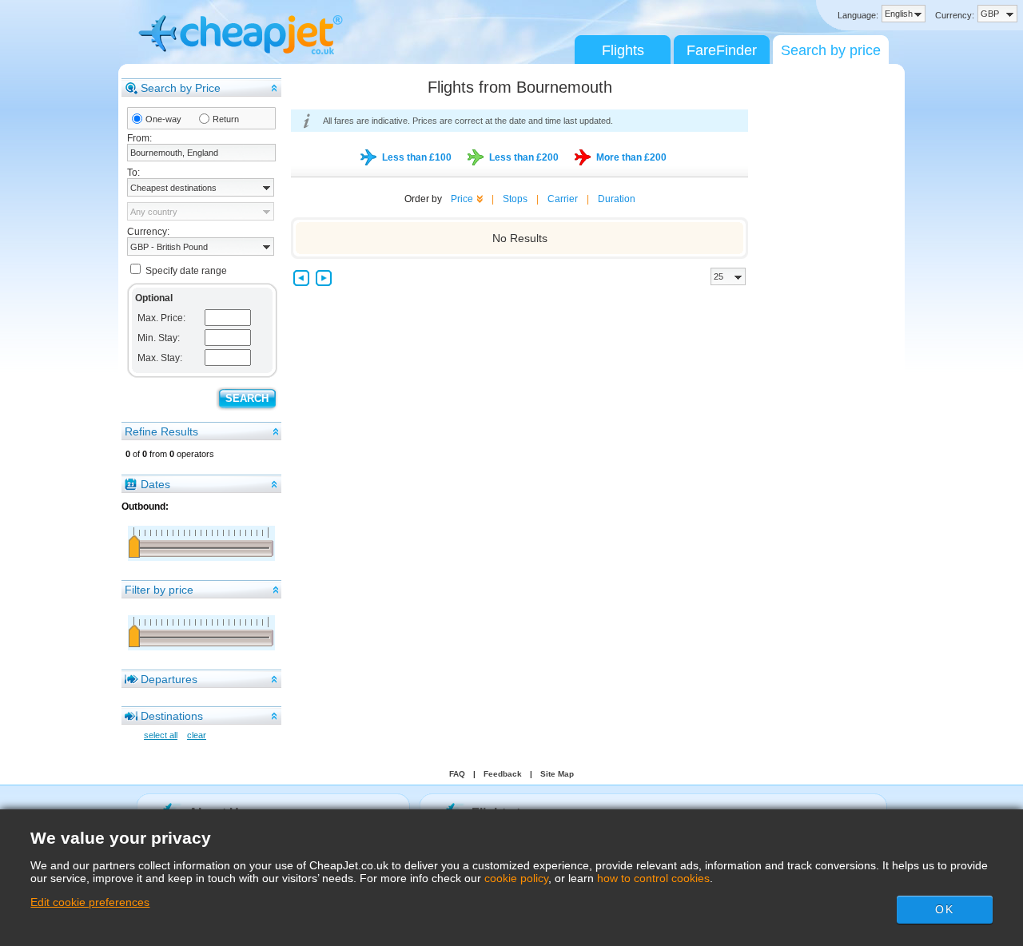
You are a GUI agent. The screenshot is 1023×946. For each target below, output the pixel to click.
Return (226, 119)
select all (160, 735)
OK (944, 909)
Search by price (831, 50)
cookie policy (516, 878)
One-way (163, 119)
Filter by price (159, 589)
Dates (155, 484)
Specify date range (186, 270)
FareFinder (722, 50)
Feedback (503, 773)
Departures (169, 679)
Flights (623, 50)
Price (462, 199)
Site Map (557, 773)
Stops (515, 199)
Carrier (562, 199)
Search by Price (181, 87)
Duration (616, 199)
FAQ (457, 773)
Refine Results (161, 431)
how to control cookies (653, 878)
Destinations (172, 716)
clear (196, 735)
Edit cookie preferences (89, 902)
